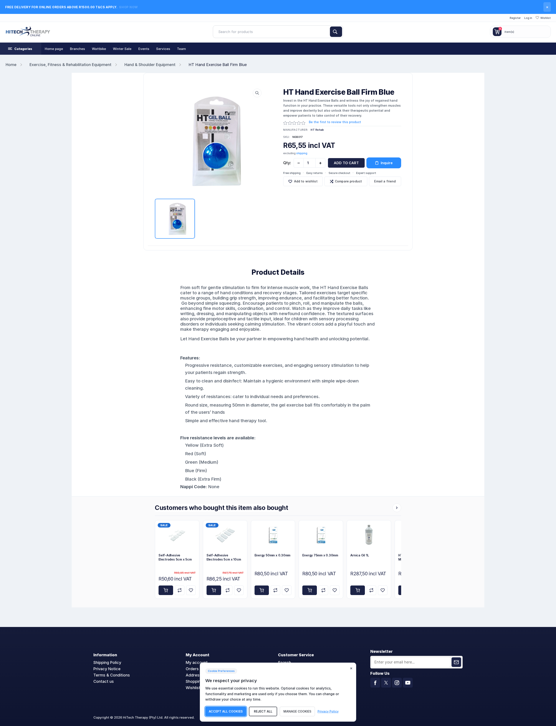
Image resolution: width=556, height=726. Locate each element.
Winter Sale (122, 49)
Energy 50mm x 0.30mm (273, 555)
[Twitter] (386, 683)
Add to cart (346, 163)
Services (163, 49)
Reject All (263, 711)
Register (515, 18)
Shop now (128, 7)
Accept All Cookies (226, 711)
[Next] (396, 507)
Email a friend (385, 181)
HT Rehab (317, 129)
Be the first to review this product (335, 122)
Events (143, 49)
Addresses (196, 675)
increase (320, 162)
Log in (528, 18)
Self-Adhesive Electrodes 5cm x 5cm (175, 557)
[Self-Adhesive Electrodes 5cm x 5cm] (177, 535)
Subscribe (456, 662)
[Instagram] (397, 683)
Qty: (287, 163)
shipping (301, 153)
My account (197, 662)
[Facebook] (375, 683)
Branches (77, 49)
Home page (54, 49)
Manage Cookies (297, 711)
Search (336, 31)
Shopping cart (199, 681)
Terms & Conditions (111, 675)
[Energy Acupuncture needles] (273, 535)
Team (181, 49)
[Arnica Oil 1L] (369, 535)
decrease (298, 162)
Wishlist (193, 687)
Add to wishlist (306, 181)
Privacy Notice (107, 668)
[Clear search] (328, 31)
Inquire (387, 163)
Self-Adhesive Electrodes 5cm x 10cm (224, 557)
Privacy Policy (328, 711)
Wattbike (99, 49)
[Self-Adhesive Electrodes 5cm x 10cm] (225, 535)
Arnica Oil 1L (359, 555)
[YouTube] (408, 683)
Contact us (103, 681)
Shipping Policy (107, 662)
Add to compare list (179, 590)
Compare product (348, 181)
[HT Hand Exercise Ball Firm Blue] (209, 140)
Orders (192, 668)
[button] (20, 49)
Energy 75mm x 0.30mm (320, 555)
